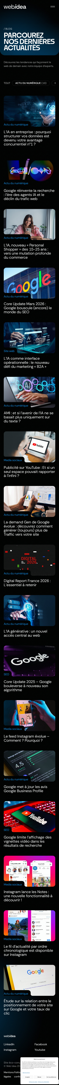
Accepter (27, 1077)
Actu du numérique (30, 83)
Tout (7, 83)
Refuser (39, 1077)
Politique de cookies (33, 1081)
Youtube (40, 1050)
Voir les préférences (51, 1077)
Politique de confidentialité (43, 1081)
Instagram (10, 1050)
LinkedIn (9, 1044)
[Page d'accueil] (15, 6)
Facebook (41, 1044)
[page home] (29, 1036)
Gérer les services (26, 1072)
